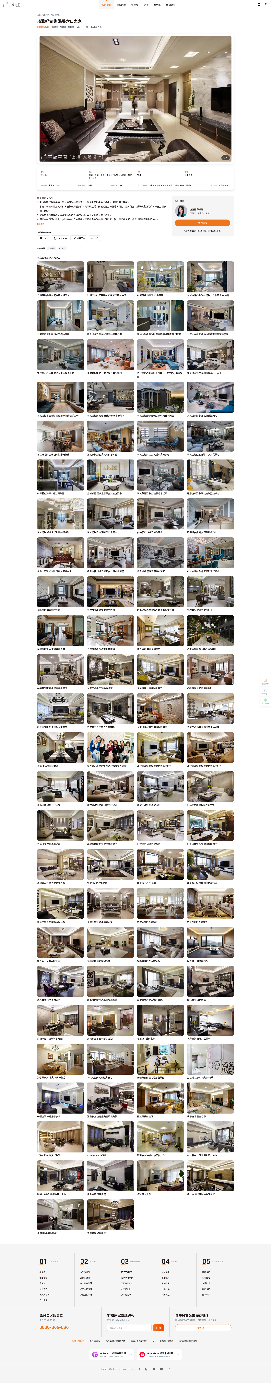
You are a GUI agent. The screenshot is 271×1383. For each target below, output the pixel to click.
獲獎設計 (43, 1272)
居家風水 (166, 1272)
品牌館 (157, 4)
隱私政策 (206, 1294)
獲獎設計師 (85, 1277)
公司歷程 (206, 1277)
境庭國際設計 (56, 15)
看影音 (134, 4)
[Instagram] (146, 1369)
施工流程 (166, 1294)
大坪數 (42, 1283)
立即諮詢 (202, 223)
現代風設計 (44, 1294)
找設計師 (121, 4)
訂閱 (158, 1327)
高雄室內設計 (86, 1294)
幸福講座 (170, 4)
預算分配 (166, 1288)
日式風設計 (44, 1300)
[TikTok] (168, 1369)
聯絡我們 (206, 1288)
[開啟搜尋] (259, 4)
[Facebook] (139, 1369)
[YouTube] (154, 1369)
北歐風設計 (44, 1288)
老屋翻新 (43, 1277)
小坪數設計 (126, 1294)
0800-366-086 (54, 1327)
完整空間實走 (127, 1272)
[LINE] (161, 1369)
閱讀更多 (40, 224)
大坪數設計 (126, 1288)
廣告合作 (201, 1327)
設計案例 (106, 4)
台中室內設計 (86, 1288)
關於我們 (206, 1272)
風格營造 (166, 1283)
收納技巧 (166, 1277)
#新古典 (52, 248)
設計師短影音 (127, 1277)
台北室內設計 (86, 1283)
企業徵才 (206, 1283)
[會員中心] (266, 4)
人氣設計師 (85, 1272)
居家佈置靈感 (127, 1283)
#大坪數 (62, 248)
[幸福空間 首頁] (11, 4)
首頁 (39, 15)
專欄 (146, 4)
